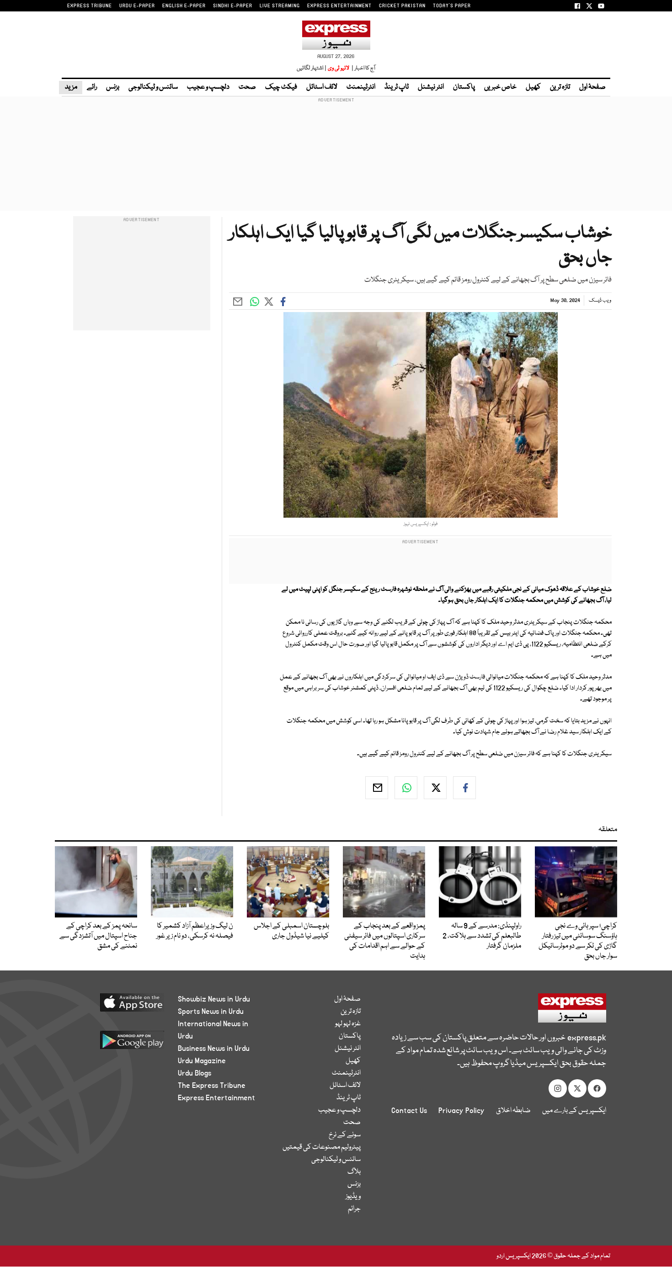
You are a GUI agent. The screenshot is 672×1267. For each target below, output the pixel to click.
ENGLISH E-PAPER (184, 6)
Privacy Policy (461, 1110)
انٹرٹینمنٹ (361, 87)
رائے (92, 87)
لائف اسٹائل (321, 87)
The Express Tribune (211, 1085)
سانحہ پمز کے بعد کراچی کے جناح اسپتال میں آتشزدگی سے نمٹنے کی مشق (98, 936)
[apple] (115, 1005)
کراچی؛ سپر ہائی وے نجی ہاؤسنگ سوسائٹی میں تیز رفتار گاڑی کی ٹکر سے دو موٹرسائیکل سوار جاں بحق (578, 941)
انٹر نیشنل (431, 87)
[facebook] (464, 787)
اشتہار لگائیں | (312, 68)
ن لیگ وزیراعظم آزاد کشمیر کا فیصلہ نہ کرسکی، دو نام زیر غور (194, 931)
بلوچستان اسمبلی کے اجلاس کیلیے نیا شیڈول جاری (291, 931)
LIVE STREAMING (280, 6)
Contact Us (409, 1110)
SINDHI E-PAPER (232, 6)
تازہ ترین (560, 87)
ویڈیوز (353, 1196)
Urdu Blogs (194, 1073)
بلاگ (354, 1171)
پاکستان (464, 87)
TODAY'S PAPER (452, 6)
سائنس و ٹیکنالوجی (153, 87)
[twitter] (435, 787)
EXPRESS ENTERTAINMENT (339, 6)
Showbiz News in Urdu (214, 999)
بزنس (112, 87)
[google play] (115, 1043)
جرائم (354, 1208)
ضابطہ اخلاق (513, 1110)
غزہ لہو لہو (348, 1023)
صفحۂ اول (592, 87)
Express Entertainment (216, 1097)
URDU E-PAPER (137, 6)
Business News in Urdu (214, 1048)
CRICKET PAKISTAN (402, 6)
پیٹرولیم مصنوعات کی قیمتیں (322, 1147)
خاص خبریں (500, 87)
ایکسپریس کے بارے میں (574, 1110)
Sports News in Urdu (211, 1011)
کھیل (533, 87)
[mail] (376, 787)
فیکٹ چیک (281, 87)
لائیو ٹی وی (338, 68)
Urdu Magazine (202, 1060)
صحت (247, 87)
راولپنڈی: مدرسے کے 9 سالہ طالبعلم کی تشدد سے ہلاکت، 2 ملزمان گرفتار (482, 936)
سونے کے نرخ (345, 1134)
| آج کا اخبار (362, 68)
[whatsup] (406, 787)
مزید (70, 87)
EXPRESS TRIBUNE (89, 6)
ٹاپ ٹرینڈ (396, 87)
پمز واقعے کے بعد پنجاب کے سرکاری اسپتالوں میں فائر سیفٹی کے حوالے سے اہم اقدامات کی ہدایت (384, 941)
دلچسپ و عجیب (208, 87)
